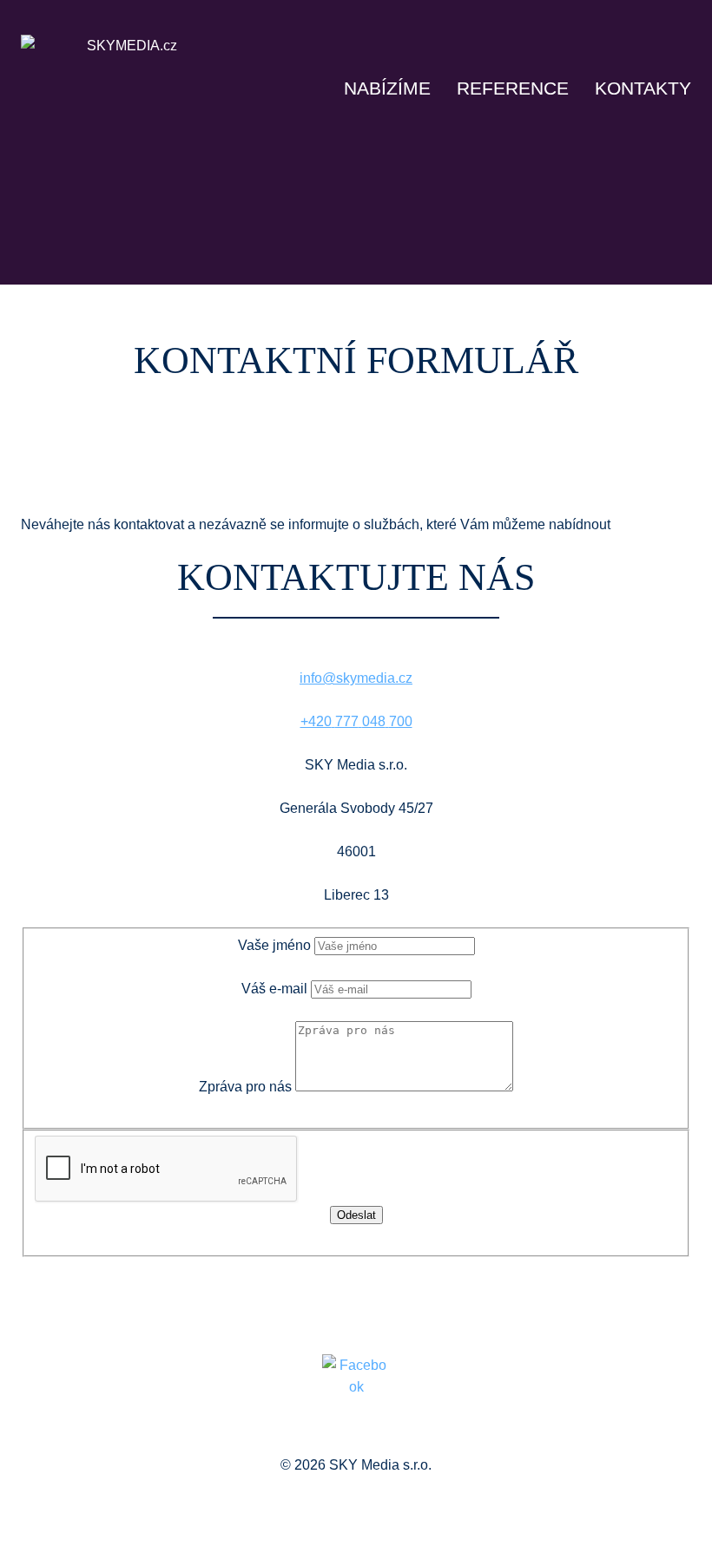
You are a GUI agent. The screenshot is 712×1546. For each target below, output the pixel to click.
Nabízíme (387, 88)
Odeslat (356, 1215)
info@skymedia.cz (356, 678)
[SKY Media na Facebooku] (356, 1393)
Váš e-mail (274, 988)
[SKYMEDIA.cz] (125, 58)
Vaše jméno (274, 945)
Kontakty (643, 88)
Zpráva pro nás (245, 1086)
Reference (513, 88)
